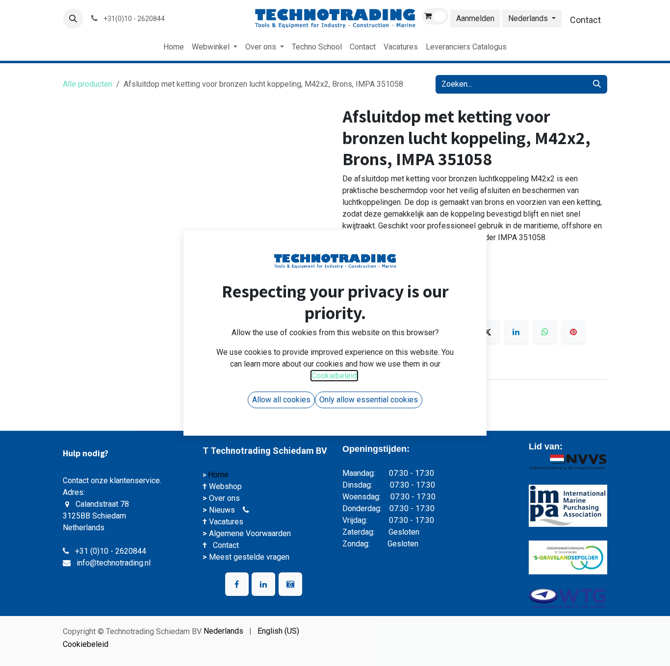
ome (222, 474)
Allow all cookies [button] (281, 399)
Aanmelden (475, 18)
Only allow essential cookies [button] (368, 399)
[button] (73, 18)
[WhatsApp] (545, 332)
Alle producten (87, 84)
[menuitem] (173, 47)
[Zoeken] (597, 84)
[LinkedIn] (516, 332)
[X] (487, 332)
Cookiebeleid (85, 644)
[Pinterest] (573, 332)
